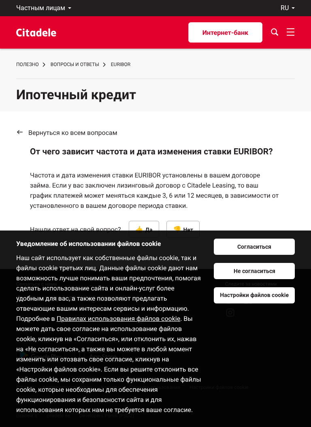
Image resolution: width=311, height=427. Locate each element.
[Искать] (275, 32)
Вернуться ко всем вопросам (72, 133)
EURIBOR (120, 64)
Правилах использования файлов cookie (119, 318)
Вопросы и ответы (75, 64)
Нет (188, 230)
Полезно (27, 64)
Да (149, 230)
